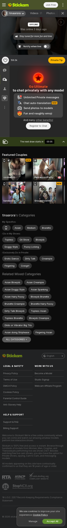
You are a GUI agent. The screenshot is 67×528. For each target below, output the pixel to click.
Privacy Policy (10, 373)
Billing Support (10, 428)
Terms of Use (10, 379)
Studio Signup (42, 379)
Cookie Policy (40, 515)
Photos (52, 13)
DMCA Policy (10, 386)
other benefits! (44, 120)
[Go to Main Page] (21, 5)
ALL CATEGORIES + (16, 339)
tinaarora (8, 215)
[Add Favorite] (5, 60)
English (50, 356)
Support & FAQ (10, 422)
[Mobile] (6, 228)
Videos (36, 13)
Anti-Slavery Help (12, 404)
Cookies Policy (11, 392)
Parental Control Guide (14, 398)
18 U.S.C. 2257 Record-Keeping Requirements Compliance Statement (32, 499)
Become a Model (43, 373)
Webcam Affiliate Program (48, 386)
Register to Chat (38, 126)
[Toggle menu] (4, 5)
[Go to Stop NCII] (23, 486)
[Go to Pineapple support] (6, 486)
